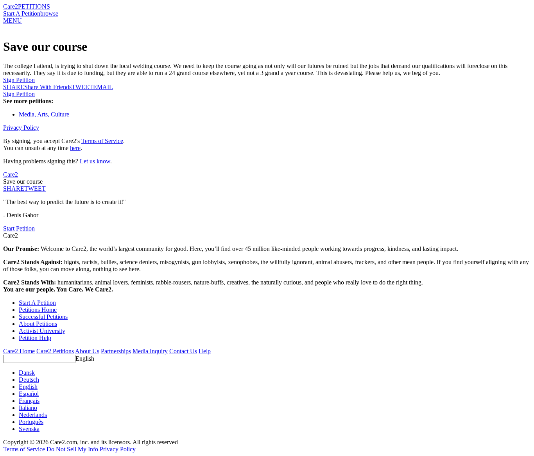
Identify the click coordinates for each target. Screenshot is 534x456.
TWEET (82, 87)
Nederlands (33, 414)
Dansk (27, 372)
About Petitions (38, 323)
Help (205, 351)
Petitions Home (38, 309)
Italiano (28, 407)
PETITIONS (34, 6)
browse (49, 13)
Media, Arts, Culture (44, 114)
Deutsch (29, 379)
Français (29, 400)
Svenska (29, 429)
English (84, 358)
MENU (12, 20)
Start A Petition (21, 13)
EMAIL (103, 87)
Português (31, 421)
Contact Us (183, 351)
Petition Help (35, 337)
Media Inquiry (150, 351)
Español (29, 393)
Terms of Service (102, 141)
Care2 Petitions (55, 351)
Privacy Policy (21, 127)
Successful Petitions (43, 316)
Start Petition (19, 228)
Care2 (10, 6)
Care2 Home (19, 351)
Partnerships (116, 351)
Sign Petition (19, 80)
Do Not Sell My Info (72, 449)
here (75, 148)
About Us (87, 351)
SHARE (13, 188)
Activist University (42, 330)
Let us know (95, 161)
